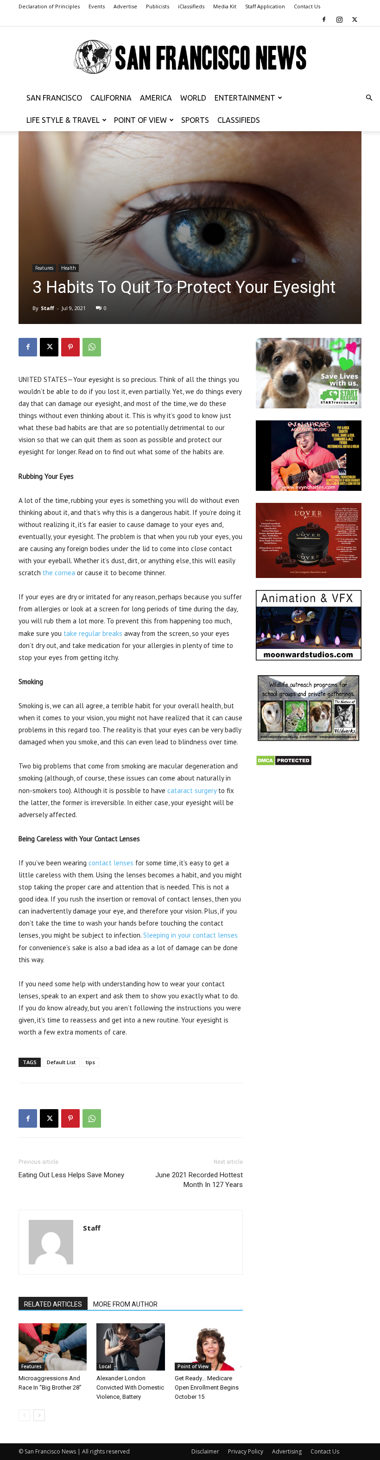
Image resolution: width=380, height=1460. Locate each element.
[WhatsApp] (91, 347)
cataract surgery (191, 790)
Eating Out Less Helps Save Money (71, 1175)
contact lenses (111, 862)
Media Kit (224, 6)
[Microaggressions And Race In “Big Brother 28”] (53, 1346)
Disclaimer (205, 1451)
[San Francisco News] (190, 57)
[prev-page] (24, 1415)
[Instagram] (339, 19)
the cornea (59, 572)
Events (97, 6)
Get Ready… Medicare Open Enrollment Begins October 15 (207, 1387)
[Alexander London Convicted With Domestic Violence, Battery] (130, 1346)
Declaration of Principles (49, 6)
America (156, 98)
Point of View (140, 120)
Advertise (125, 6)
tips (90, 1062)
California (111, 98)
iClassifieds (191, 6)
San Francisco (54, 98)
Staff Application (265, 6)
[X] (354, 19)
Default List (61, 1062)
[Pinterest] (70, 347)
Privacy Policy (245, 1451)
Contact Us (307, 6)
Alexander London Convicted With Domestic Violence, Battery (130, 1387)
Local (105, 1366)
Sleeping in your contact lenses (190, 935)
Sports (195, 120)
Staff (47, 308)
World (193, 98)
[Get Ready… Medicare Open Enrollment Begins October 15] (209, 1346)
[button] (369, 98)
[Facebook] (324, 19)
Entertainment (245, 98)
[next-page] (39, 1415)
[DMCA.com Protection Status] (284, 763)
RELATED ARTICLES (53, 1304)
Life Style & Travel (63, 120)
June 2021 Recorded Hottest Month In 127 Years (199, 1180)
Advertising (287, 1451)
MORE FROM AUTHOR (125, 1304)
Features (44, 268)
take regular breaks (92, 633)
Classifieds (238, 120)
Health (68, 268)
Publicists (157, 6)
